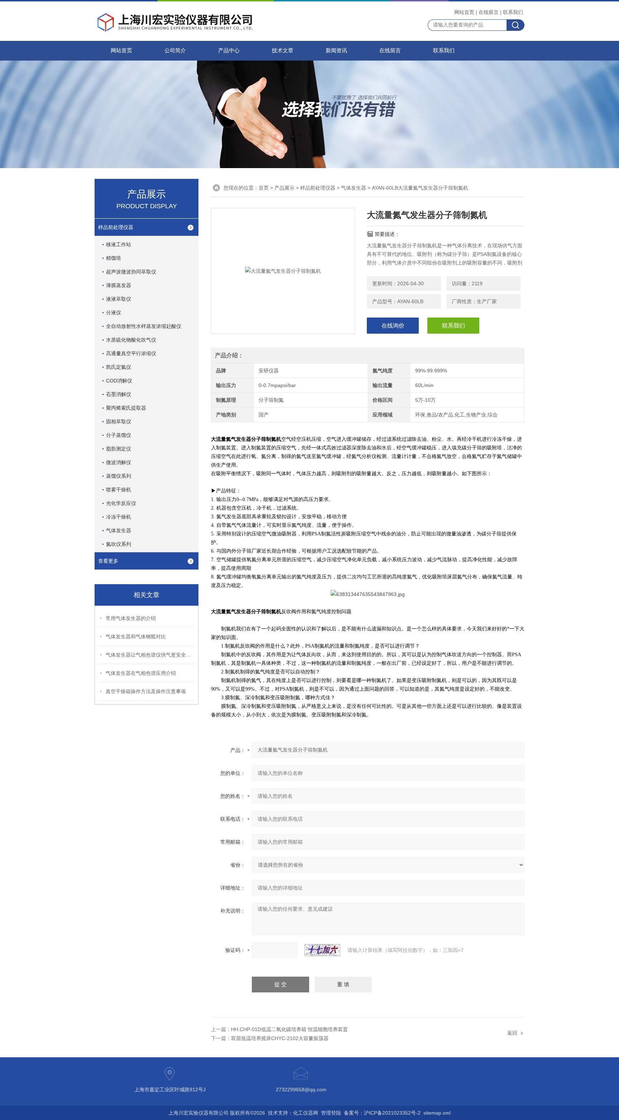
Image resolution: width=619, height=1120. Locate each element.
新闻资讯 (336, 50)
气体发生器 (353, 188)
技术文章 (282, 50)
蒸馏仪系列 (118, 476)
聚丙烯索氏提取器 (126, 408)
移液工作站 (118, 244)
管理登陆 (331, 1113)
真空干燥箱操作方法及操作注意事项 (146, 691)
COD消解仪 (119, 380)
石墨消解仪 (118, 394)
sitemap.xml (437, 1113)
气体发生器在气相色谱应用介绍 (141, 673)
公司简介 (175, 50)
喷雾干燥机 (118, 489)
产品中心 (229, 50)
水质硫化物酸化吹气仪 (131, 340)
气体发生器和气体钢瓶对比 (136, 636)
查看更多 (108, 561)
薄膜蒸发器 (118, 285)
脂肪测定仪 (118, 449)
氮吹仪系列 (118, 544)
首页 (264, 188)
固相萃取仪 (118, 421)
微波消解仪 (118, 462)
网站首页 (464, 12)
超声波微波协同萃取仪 (131, 272)
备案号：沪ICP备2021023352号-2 (382, 1113)
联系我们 (513, 12)
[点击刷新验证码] (322, 950)
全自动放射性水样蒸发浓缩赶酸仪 (143, 326)
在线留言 (489, 12)
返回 (512, 1033)
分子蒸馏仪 (118, 435)
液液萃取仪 (118, 299)
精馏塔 (113, 258)
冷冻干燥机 (118, 517)
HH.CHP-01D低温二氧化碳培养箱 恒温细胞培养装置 (289, 1029)
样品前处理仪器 (317, 188)
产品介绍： (229, 355)
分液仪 (113, 312)
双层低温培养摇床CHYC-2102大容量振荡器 (279, 1038)
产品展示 (284, 188)
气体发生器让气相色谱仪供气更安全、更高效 (150, 655)
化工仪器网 (305, 1113)
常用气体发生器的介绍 (131, 618)
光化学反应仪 (121, 503)
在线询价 (393, 326)
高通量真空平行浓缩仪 (131, 353)
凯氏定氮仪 (118, 367)
